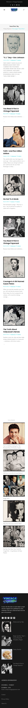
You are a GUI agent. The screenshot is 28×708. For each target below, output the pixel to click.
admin (19, 60)
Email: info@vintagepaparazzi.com (10, 689)
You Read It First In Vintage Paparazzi (11, 109)
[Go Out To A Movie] (14, 184)
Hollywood (13, 60)
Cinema (12, 201)
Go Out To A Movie (10, 199)
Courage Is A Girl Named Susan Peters (13, 282)
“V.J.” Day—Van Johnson (13, 57)
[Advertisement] (14, 18)
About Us (3, 703)
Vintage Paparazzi (7, 28)
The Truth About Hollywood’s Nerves (11, 330)
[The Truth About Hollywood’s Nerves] (14, 315)
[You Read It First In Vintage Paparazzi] (14, 94)
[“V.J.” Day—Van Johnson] (14, 43)
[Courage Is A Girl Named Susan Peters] (14, 267)
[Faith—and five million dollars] (14, 136)
